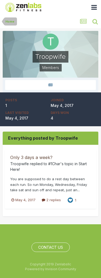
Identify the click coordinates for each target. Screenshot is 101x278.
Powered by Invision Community (50, 269)
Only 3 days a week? (31, 157)
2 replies (53, 200)
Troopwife (19, 163)
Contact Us (50, 247)
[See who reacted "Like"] (70, 200)
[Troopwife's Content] (50, 85)
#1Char (54, 163)
